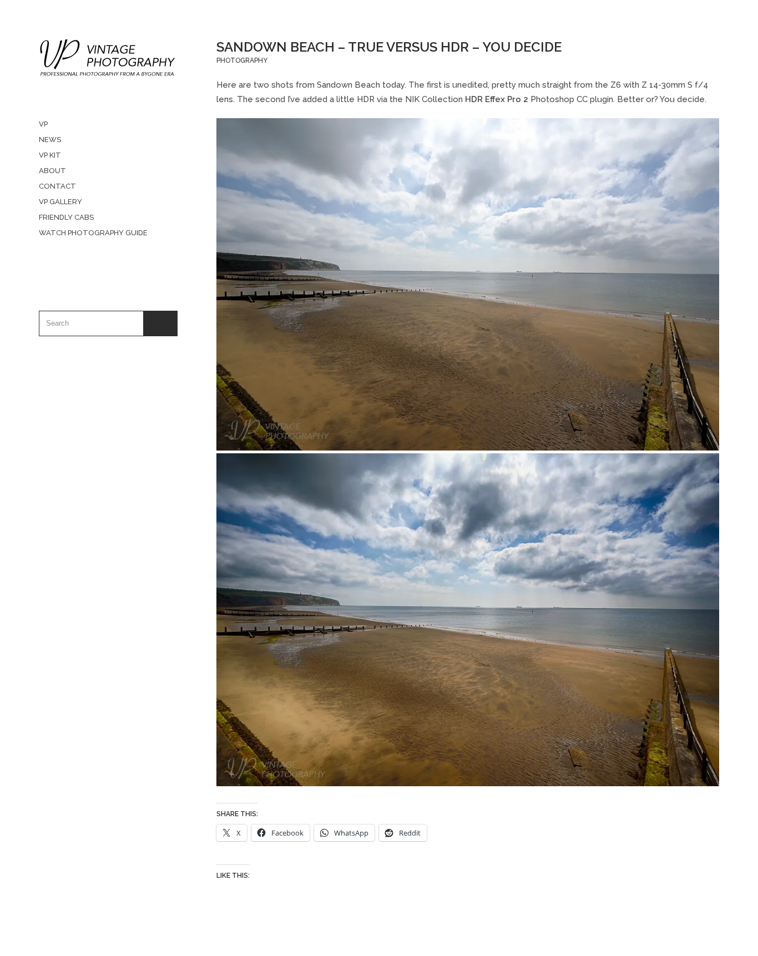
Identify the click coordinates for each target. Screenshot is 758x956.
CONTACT (57, 186)
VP (43, 124)
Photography (241, 60)
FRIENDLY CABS (66, 217)
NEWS (50, 139)
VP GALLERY (60, 202)
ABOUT (52, 170)
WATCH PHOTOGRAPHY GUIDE (93, 233)
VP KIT (50, 155)
